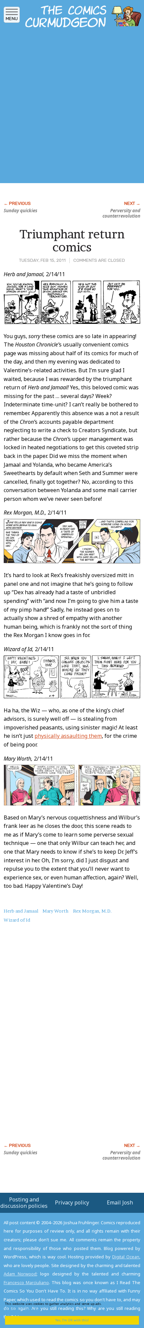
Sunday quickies (20, 211)
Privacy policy (72, 1202)
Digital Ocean (125, 1257)
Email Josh (120, 1202)
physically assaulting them (68, 735)
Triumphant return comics (72, 241)
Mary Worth (55, 911)
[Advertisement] (72, 107)
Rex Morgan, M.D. (92, 911)
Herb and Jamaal (21, 911)
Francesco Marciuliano (26, 1282)
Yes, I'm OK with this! (72, 1320)
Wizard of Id (17, 920)
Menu (12, 18)
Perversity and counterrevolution (121, 213)
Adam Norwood (20, 1274)
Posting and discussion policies (24, 1202)
